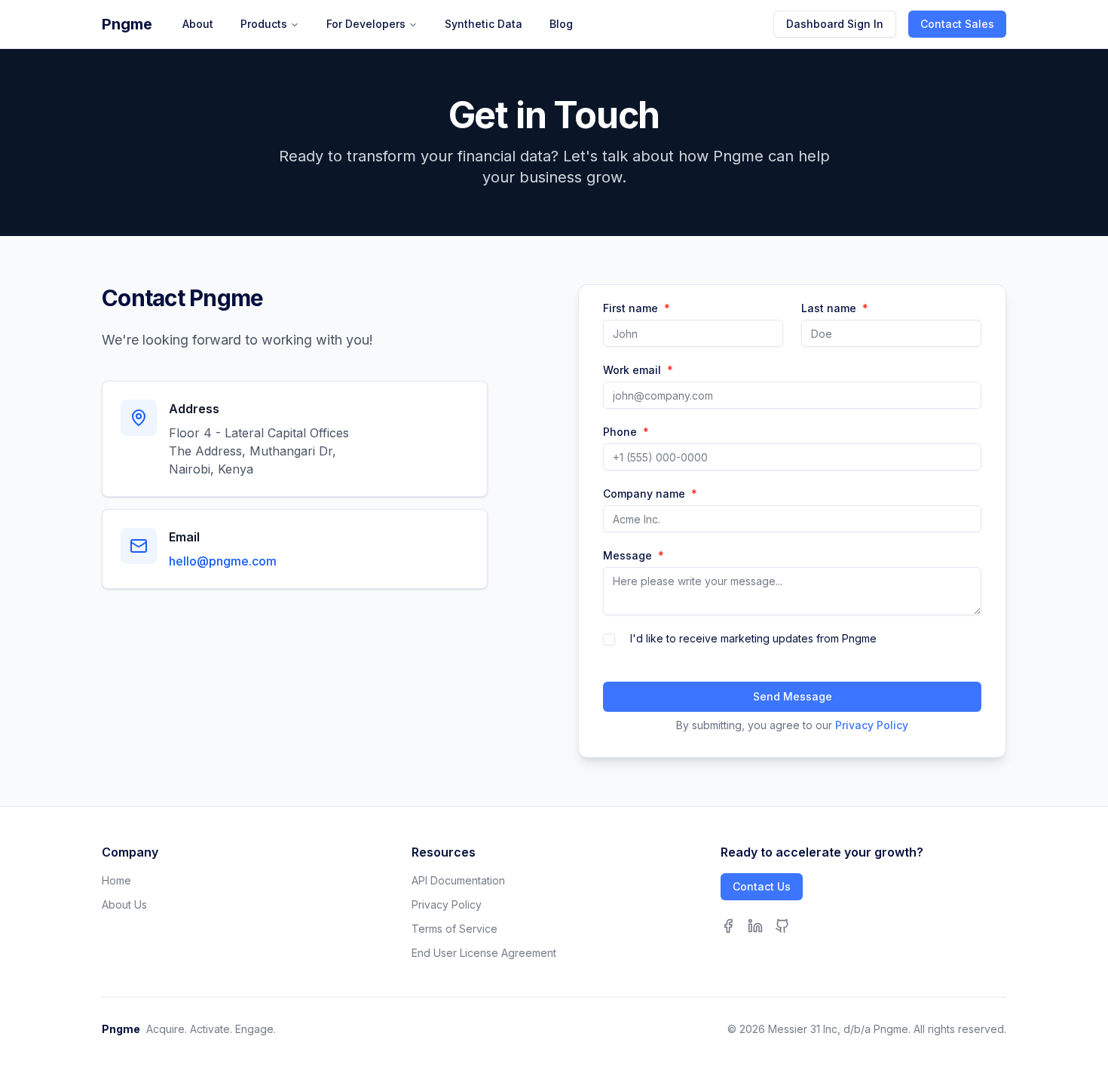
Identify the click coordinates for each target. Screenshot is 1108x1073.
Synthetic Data (483, 23)
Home (116, 880)
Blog (561, 23)
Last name (834, 308)
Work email (638, 370)
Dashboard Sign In (834, 23)
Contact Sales (957, 23)
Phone (626, 432)
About (197, 23)
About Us (124, 904)
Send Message (792, 696)
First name (636, 308)
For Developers (366, 23)
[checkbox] (609, 639)
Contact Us (762, 886)
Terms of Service (454, 928)
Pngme (127, 24)
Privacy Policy (871, 725)
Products (263, 23)
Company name (650, 494)
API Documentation (458, 880)
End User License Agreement (484, 952)
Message (633, 555)
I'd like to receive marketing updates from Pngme (753, 638)
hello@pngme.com (223, 561)
